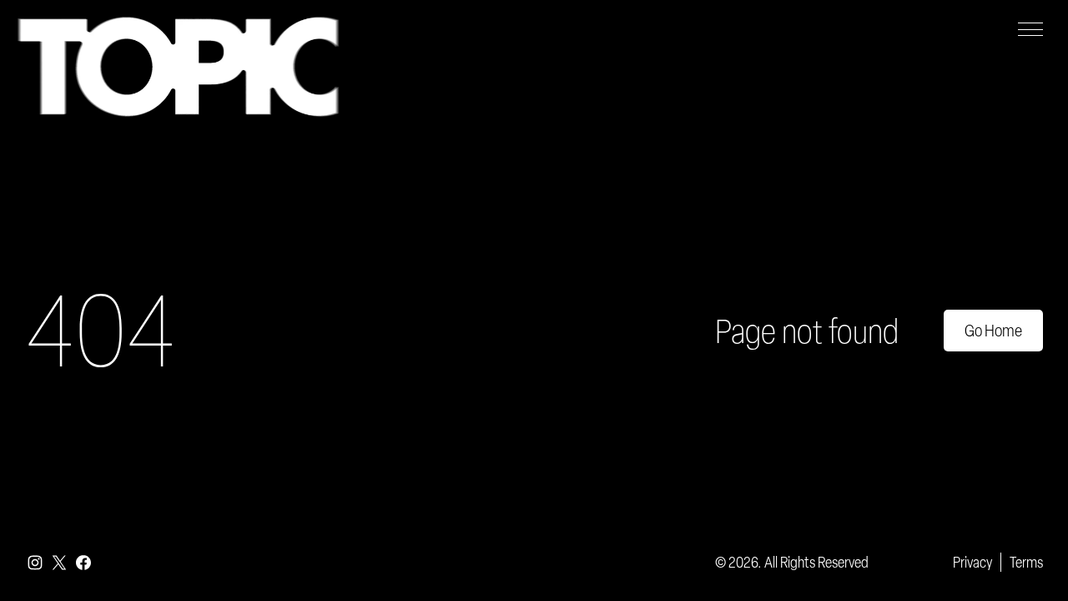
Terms (1026, 562)
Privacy (972, 562)
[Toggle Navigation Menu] (1030, 29)
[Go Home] (178, 67)
